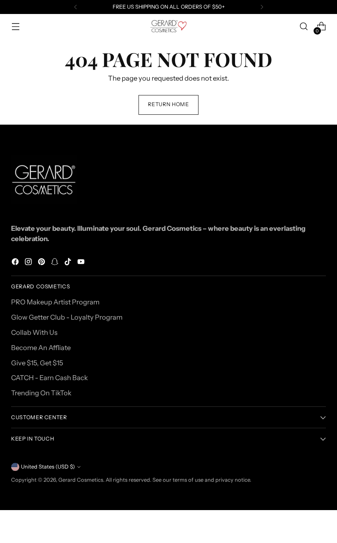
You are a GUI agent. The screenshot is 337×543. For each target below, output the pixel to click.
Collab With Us (34, 332)
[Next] (262, 7)
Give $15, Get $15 (37, 363)
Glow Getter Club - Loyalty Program (66, 317)
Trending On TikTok (41, 393)
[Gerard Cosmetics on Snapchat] (55, 263)
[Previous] (76, 7)
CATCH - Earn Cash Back (49, 378)
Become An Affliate (41, 347)
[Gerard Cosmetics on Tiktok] (69, 263)
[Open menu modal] (15, 26)
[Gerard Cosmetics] (168, 26)
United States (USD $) (48, 467)
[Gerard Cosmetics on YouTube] (82, 263)
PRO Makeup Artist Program (55, 302)
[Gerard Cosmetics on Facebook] (16, 263)
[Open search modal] (303, 26)
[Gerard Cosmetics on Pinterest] (42, 263)
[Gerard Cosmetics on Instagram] (29, 263)
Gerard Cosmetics (80, 480)
